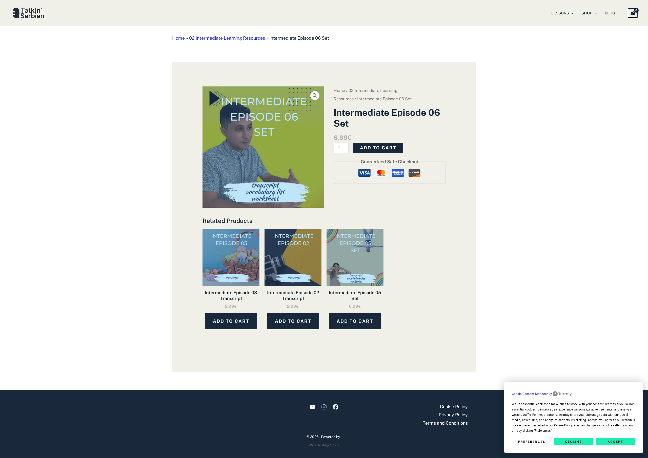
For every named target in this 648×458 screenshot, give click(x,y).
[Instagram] (324, 407)
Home (178, 38)
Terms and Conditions (445, 423)
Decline (573, 442)
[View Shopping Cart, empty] (633, 12)
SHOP (586, 13)
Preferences (531, 442)
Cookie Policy (454, 406)
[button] (571, 13)
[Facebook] (335, 407)
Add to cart (378, 147)
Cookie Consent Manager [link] (530, 394)
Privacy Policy (453, 414)
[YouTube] (312, 407)
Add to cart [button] (231, 321)
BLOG (610, 13)
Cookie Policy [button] (563, 425)
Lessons (560, 13)
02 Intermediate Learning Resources (227, 38)
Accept (615, 442)
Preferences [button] (543, 430)
